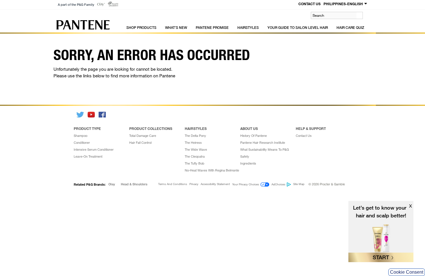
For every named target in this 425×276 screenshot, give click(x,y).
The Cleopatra (195, 156)
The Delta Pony (195, 136)
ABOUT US (249, 128)
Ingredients (248, 163)
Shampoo (80, 136)
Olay (111, 184)
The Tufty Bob (194, 163)
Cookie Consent (406, 272)
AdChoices (278, 184)
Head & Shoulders (134, 184)
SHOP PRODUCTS (141, 27)
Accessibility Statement (215, 184)
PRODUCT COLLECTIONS (150, 128)
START (381, 257)
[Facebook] (103, 115)
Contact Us (304, 136)
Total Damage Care (142, 136)
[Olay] (101, 4)
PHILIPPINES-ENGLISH (343, 3)
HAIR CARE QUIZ (350, 27)
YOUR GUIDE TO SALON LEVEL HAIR (297, 27)
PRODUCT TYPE (87, 128)
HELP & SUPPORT (311, 128)
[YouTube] (92, 115)
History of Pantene (253, 136)
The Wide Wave (196, 150)
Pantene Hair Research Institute (262, 143)
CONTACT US (309, 3)
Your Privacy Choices (245, 184)
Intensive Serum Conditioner (94, 150)
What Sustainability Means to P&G (264, 150)
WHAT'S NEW (176, 27)
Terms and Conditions (172, 184)
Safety (244, 156)
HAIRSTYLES (248, 27)
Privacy (193, 184)
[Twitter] (81, 115)
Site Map (298, 184)
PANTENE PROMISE (212, 27)
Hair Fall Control (140, 143)
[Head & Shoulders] (113, 3)
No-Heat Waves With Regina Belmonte (212, 170)
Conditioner (82, 143)
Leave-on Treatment (88, 156)
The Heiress (193, 143)
